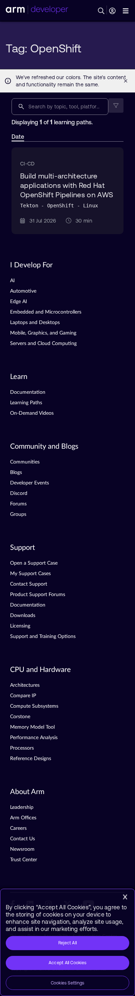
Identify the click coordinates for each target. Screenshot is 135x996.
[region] (67, 942)
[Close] (125, 897)
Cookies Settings (68, 983)
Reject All (67, 942)
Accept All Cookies (67, 962)
